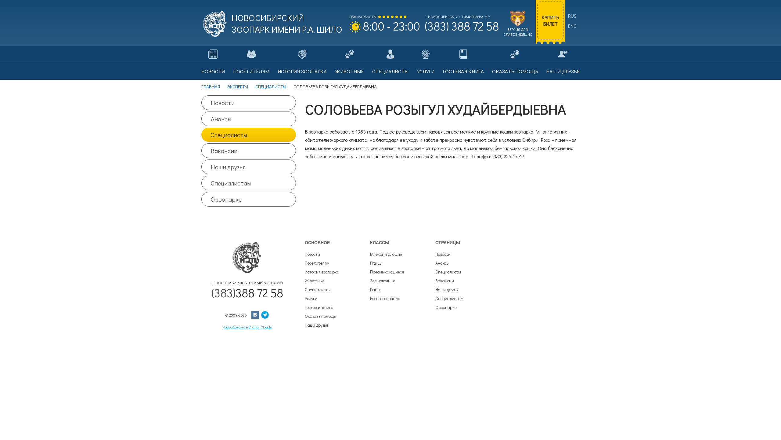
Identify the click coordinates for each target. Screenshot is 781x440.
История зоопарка (322, 272)
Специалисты (229, 135)
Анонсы (221, 119)
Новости (223, 103)
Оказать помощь (320, 316)
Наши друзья (228, 167)
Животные (315, 281)
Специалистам (231, 183)
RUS (572, 16)
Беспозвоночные (385, 298)
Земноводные (382, 281)
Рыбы (375, 289)
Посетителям (317, 263)
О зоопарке (226, 199)
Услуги (311, 298)
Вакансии (224, 151)
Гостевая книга (319, 307)
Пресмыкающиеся (387, 272)
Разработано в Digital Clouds (247, 326)
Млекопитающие (386, 254)
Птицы (376, 263)
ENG (572, 26)
